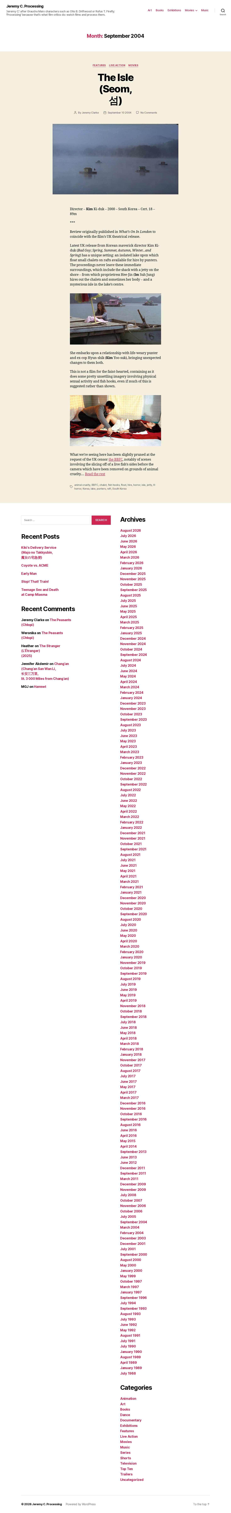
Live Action (117, 65)
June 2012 (128, 1163)
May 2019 (128, 995)
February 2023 (131, 757)
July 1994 (128, 1303)
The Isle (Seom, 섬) (115, 88)
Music (205, 10)
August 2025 (130, 595)
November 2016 (133, 1109)
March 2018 (129, 1044)
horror (136, 484)
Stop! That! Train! (35, 582)
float (123, 484)
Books (160, 10)
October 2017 (131, 1065)
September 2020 (133, 914)
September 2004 (133, 1222)
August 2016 (130, 1125)
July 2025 (128, 601)
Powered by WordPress (81, 1504)
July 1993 (128, 1319)
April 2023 (128, 747)
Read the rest (95, 474)
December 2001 (133, 1244)
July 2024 (128, 665)
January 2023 (131, 763)
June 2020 (128, 930)
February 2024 (131, 693)
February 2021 (131, 887)
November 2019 (133, 963)
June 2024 (128, 671)
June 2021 (128, 865)
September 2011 (133, 1173)
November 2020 (133, 903)
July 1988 (128, 1373)
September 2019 (133, 974)
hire (130, 484)
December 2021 (132, 833)
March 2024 (129, 687)
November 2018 (133, 1006)
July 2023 (128, 730)
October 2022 (131, 779)
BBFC (95, 484)
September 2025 (133, 590)
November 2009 (133, 1190)
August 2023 (130, 725)
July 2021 (128, 860)
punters (101, 488)
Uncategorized (132, 1480)
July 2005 (128, 1217)
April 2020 (128, 941)
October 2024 (131, 649)
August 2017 (130, 1071)
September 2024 (133, 655)
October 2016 (131, 1114)
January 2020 (131, 957)
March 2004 (129, 1227)
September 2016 (133, 1119)
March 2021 (129, 882)
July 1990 (128, 1346)
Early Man (29, 574)
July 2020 (128, 925)
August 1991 (130, 1335)
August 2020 (130, 919)
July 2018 (128, 1022)
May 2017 (127, 1087)
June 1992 (128, 1325)
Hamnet (40, 687)
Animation (128, 1399)
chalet (103, 484)
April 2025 (128, 617)
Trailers (126, 1474)
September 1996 (133, 1298)
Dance (125, 1415)
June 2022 (128, 801)
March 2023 (129, 752)
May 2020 (128, 936)
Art (150, 10)
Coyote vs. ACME (34, 565)
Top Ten (126, 1469)
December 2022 (133, 768)
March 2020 (129, 946)
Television (128, 1463)
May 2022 (128, 806)
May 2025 (128, 611)
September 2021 (133, 849)
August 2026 (130, 530)
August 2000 (130, 1260)
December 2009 (133, 1184)
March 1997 (129, 1287)
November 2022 (133, 774)
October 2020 (131, 909)
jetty (149, 484)
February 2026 (131, 563)
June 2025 (128, 606)
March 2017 (129, 1098)
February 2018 (131, 1049)
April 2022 (128, 811)
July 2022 (128, 795)
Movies (189, 10)
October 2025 (131, 585)
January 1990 (131, 1352)
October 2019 (131, 968)
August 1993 (130, 1314)
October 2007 (131, 1200)
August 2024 (130, 660)
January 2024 (131, 698)
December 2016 (133, 1103)
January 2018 (131, 1054)
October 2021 (131, 844)
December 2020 (133, 898)
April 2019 (128, 1000)
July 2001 (128, 1249)
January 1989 (131, 1368)
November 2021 (132, 838)
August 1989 (130, 1357)
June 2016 (128, 1130)
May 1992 (128, 1330)
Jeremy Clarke (90, 112)
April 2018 (128, 1038)
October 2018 (131, 1011)
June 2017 (128, 1082)
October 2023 (131, 714)
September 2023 (133, 719)
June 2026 (128, 541)
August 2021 (130, 855)
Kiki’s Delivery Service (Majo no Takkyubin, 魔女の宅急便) (38, 552)
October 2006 (131, 1211)
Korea (86, 488)
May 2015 (127, 1141)
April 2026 (128, 552)
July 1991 (127, 1341)
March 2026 (129, 557)
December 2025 (133, 574)
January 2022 (131, 828)
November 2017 (132, 1060)
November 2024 (133, 644)
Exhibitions (174, 10)
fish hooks (114, 484)
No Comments (148, 112)
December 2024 (133, 639)
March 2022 (129, 817)
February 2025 (131, 628)
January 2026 (131, 568)
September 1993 (133, 1309)
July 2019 (128, 984)
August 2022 (130, 790)
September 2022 (133, 784)
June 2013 (128, 1157)
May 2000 (128, 1265)
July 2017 (128, 1076)
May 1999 (128, 1276)
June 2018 (128, 1028)
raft (109, 488)
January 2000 (131, 1271)
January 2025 (131, 633)
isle (144, 484)
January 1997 (131, 1292)
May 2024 (128, 676)
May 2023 (128, 741)
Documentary (130, 1420)
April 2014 (128, 1146)
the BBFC (116, 459)
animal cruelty (82, 484)
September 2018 (133, 1017)
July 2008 (128, 1195)
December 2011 (132, 1168)
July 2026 (128, 536)
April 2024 (128, 682)
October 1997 (131, 1281)
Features (99, 65)
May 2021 (127, 871)
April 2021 (128, 876)
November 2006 (133, 1206)
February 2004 (132, 1233)
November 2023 (133, 709)
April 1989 (128, 1363)
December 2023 (133, 703)
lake (93, 488)
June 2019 (128, 990)
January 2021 (131, 892)
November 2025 (133, 579)
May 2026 (128, 547)
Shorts (125, 1458)
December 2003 (133, 1238)
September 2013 (133, 1152)
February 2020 (131, 952)
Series (125, 1453)
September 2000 (133, 1254)
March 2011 (129, 1179)
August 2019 (130, 979)
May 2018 (128, 1033)
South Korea (119, 488)
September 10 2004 (119, 112)
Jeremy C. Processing (24, 6)
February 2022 (131, 822)
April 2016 (128, 1136)
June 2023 (128, 736)
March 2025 (129, 622)
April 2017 (128, 1092)
